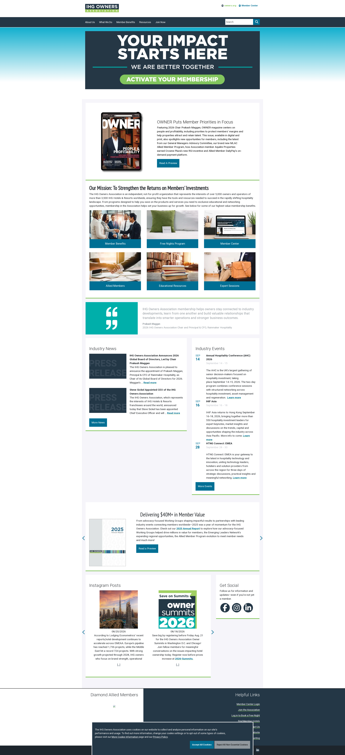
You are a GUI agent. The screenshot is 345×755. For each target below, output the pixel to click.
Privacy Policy (160, 736)
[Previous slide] (82, 536)
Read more (150, 382)
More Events (205, 486)
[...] (118, 664)
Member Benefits (115, 243)
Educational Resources (172, 285)
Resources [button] (145, 22)
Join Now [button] (160, 22)
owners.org (230, 5)
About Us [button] (90, 22)
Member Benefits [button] (125, 22)
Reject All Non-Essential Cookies (232, 744)
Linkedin (248, 607)
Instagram (236, 607)
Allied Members (115, 285)
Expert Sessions (229, 285)
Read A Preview (168, 163)
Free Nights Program (172, 243)
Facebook (225, 607)
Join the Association (249, 710)
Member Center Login (248, 704)
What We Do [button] (105, 22)
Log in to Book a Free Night (246, 715)
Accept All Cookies (202, 744)
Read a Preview (147, 548)
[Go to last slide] (82, 630)
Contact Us (254, 727)
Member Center (250, 5)
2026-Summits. (184, 658)
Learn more (234, 397)
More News (98, 422)
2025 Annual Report (188, 528)
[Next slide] (259, 536)
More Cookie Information (125, 736)
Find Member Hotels (249, 721)
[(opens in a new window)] (121, 141)
